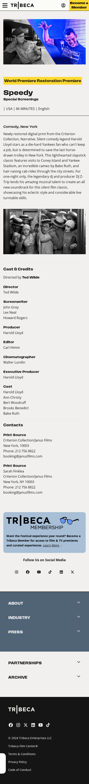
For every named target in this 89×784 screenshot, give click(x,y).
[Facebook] (27, 572)
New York (28, 126)
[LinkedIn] (61, 572)
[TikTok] (50, 572)
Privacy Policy (17, 762)
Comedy (10, 126)
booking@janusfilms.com (22, 456)
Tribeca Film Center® (23, 746)
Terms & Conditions (22, 754)
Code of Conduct (19, 770)
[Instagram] (16, 572)
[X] (72, 572)
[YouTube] (39, 572)
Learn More (51, 545)
